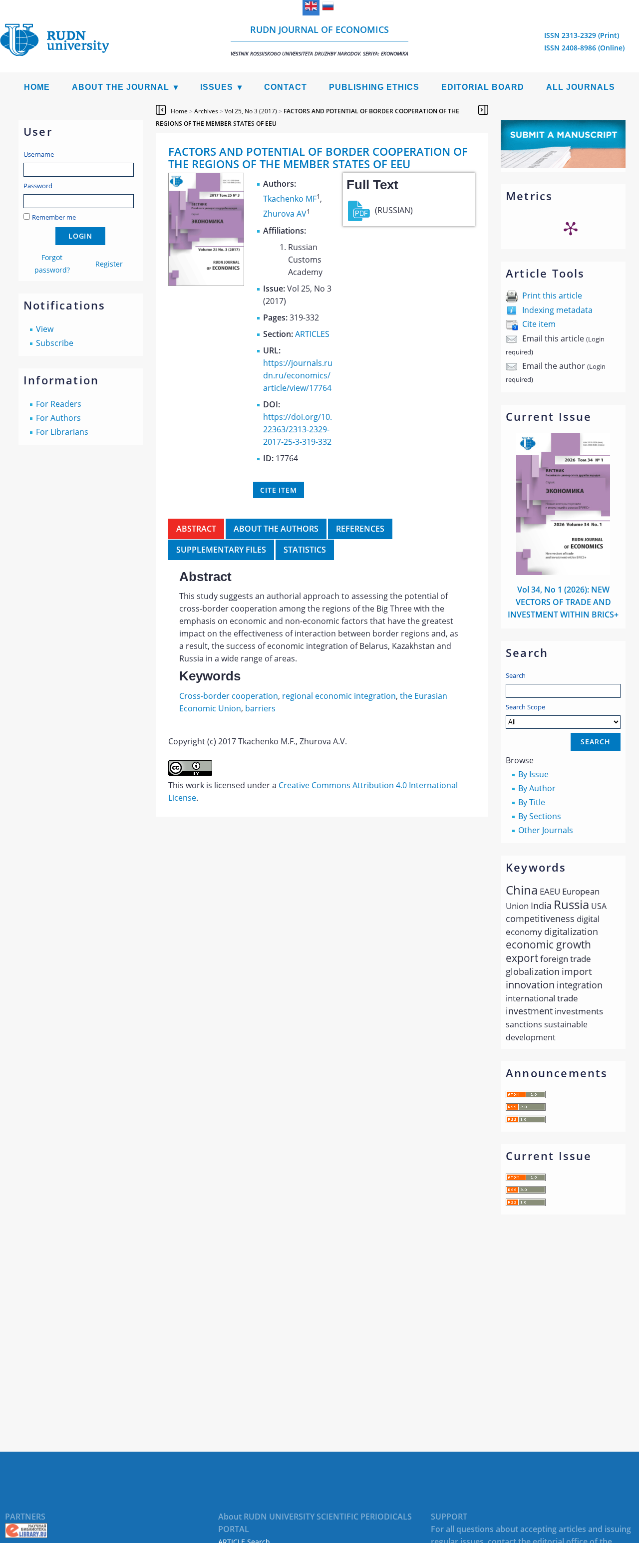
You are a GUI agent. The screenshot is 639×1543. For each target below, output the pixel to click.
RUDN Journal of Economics (319, 40)
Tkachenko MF (290, 198)
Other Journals (545, 830)
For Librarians (62, 431)
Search (516, 675)
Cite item (539, 323)
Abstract (196, 528)
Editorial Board (482, 87)
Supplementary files (221, 549)
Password (37, 185)
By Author (537, 788)
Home (37, 87)
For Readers (58, 403)
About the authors (276, 528)
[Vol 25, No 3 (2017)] (206, 283)
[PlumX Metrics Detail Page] (571, 228)
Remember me (54, 217)
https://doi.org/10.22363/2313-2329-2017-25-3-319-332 (297, 429)
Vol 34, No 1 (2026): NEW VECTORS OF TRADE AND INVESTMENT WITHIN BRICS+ (563, 602)
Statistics (305, 549)
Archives (206, 111)
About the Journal (120, 87)
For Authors (58, 417)
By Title (531, 802)
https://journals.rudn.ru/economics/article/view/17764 (297, 375)
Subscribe (54, 342)
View (44, 328)
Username (38, 154)
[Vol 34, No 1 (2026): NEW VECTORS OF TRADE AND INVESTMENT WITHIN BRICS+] (563, 572)
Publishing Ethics (374, 87)
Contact (285, 87)
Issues (216, 87)
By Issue (533, 774)
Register (109, 264)
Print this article (552, 295)
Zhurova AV (285, 214)
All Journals (580, 87)
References (360, 528)
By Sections (539, 816)
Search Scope (525, 706)
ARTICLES (312, 333)
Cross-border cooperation (228, 695)
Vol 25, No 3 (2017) (251, 111)
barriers (260, 708)
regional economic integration (339, 695)
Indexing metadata (557, 310)
